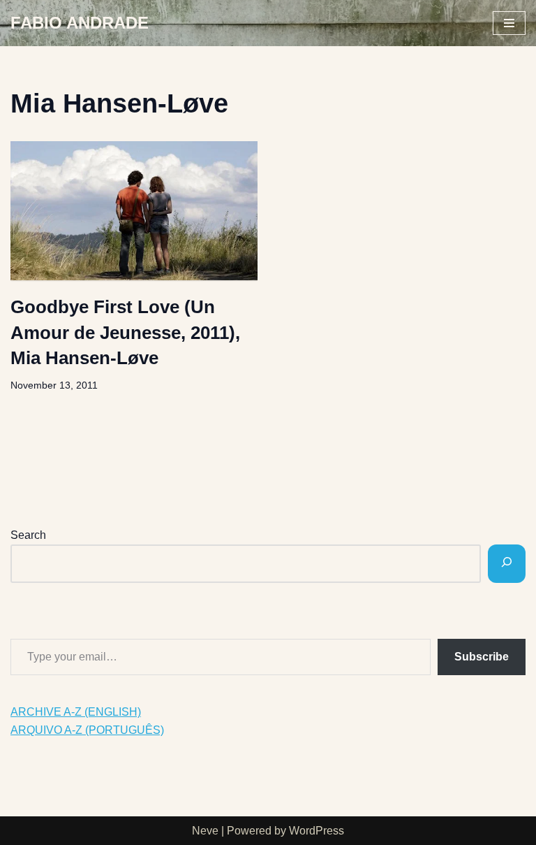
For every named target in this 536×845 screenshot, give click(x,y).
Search (28, 535)
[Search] (507, 563)
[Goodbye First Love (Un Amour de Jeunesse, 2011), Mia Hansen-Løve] (134, 210)
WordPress (316, 831)
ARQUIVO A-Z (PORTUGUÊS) (87, 730)
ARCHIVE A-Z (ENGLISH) (75, 712)
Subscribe (481, 657)
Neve (205, 831)
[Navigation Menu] (509, 23)
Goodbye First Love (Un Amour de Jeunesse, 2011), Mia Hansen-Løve (125, 332)
